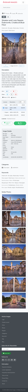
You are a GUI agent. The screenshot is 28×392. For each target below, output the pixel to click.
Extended (7, 115)
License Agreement (6, 370)
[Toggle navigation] (23, 2)
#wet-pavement (5, 185)
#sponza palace (5, 180)
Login (3, 319)
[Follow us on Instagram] (9, 360)
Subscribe (7, 353)
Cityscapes (6, 167)
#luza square (5, 30)
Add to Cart (8, 123)
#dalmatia (16, 28)
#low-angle (4, 187)
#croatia (10, 28)
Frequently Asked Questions (8, 372)
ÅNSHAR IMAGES (10, 2)
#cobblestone (20, 187)
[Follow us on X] (6, 360)
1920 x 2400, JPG (13, 108)
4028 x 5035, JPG (14, 112)
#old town (12, 30)
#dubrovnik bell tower (20, 178)
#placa (11, 180)
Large (6, 108)
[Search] (25, 7)
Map (3, 339)
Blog (3, 341)
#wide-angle (11, 187)
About (3, 383)
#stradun (21, 28)
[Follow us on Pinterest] (12, 360)
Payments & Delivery (6, 367)
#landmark (5, 183)
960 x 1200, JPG (14, 105)
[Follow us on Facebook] (3, 360)
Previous (5, 66)
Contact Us (4, 381)
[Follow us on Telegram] (15, 360)
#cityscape (16, 180)
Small (6, 105)
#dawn (17, 183)
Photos (3, 328)
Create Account (5, 322)
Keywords (4, 336)
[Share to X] (11, 94)
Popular (4, 330)
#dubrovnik (4, 28)
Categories (4, 333)
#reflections (12, 185)
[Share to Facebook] (7, 94)
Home (3, 325)
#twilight (22, 183)
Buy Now (20, 123)
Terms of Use (5, 375)
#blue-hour (11, 183)
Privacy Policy (5, 378)
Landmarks (15, 167)
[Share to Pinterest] (16, 94)
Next (20, 66)
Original (6, 112)
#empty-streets (19, 185)
